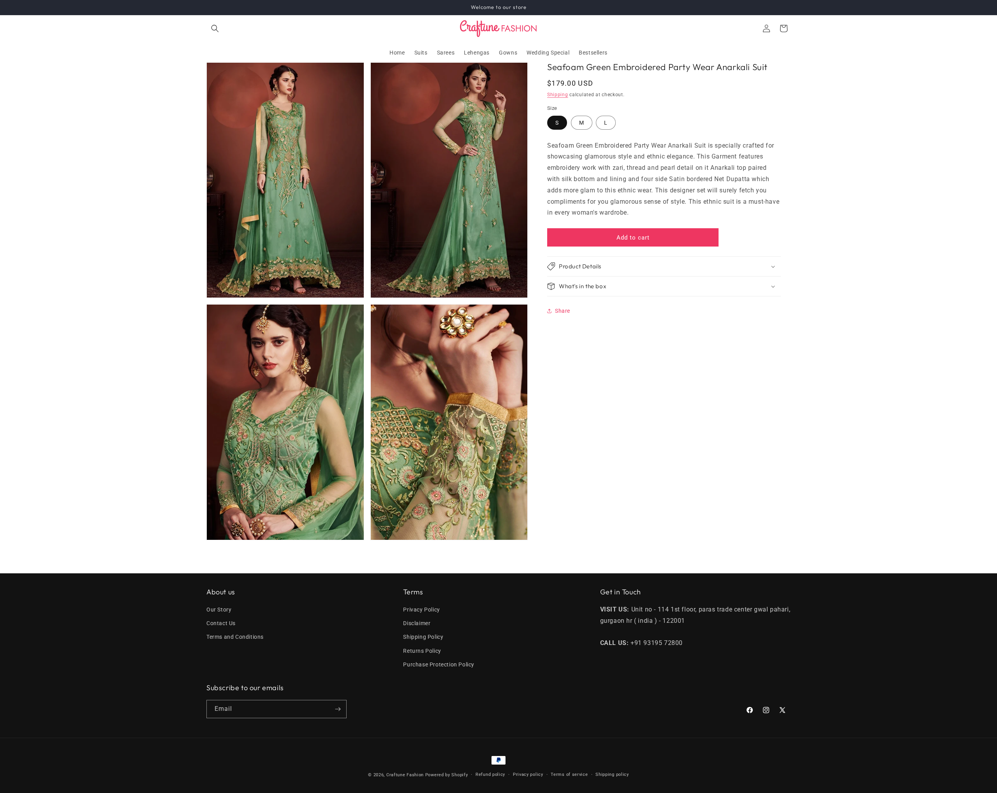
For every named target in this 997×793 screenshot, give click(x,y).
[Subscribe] (337, 709)
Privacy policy (528, 774)
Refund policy (490, 774)
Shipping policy (612, 774)
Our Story (218, 609)
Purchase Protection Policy (438, 664)
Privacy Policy (421, 609)
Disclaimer (416, 623)
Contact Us (221, 623)
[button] (215, 28)
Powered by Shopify (446, 774)
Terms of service (569, 774)
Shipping (557, 94)
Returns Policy (422, 651)
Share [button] (562, 310)
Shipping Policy (423, 637)
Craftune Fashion (405, 774)
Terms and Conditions (235, 637)
